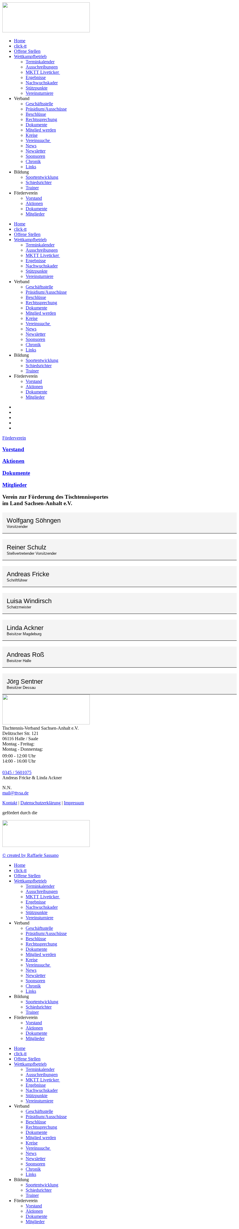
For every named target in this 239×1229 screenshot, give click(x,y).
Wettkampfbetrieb (30, 56)
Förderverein (14, 437)
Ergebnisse (36, 77)
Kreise (32, 135)
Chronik (33, 161)
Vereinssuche (38, 140)
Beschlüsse (36, 114)
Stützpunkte (37, 87)
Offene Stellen (27, 51)
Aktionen (34, 203)
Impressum (74, 802)
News (31, 145)
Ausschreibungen (42, 66)
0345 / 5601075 (16, 772)
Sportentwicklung (42, 177)
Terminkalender (40, 61)
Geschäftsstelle (39, 103)
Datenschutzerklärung (40, 802)
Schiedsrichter (39, 182)
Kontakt (9, 802)
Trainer (32, 187)
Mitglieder (35, 213)
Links (31, 166)
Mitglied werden (41, 129)
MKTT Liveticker (43, 72)
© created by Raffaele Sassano (30, 855)
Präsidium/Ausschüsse (46, 108)
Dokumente (36, 124)
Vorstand (34, 198)
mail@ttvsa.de (15, 792)
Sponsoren (35, 156)
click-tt (20, 45)
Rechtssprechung (41, 119)
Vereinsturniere (39, 93)
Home (19, 40)
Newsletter (35, 150)
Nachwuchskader (42, 82)
